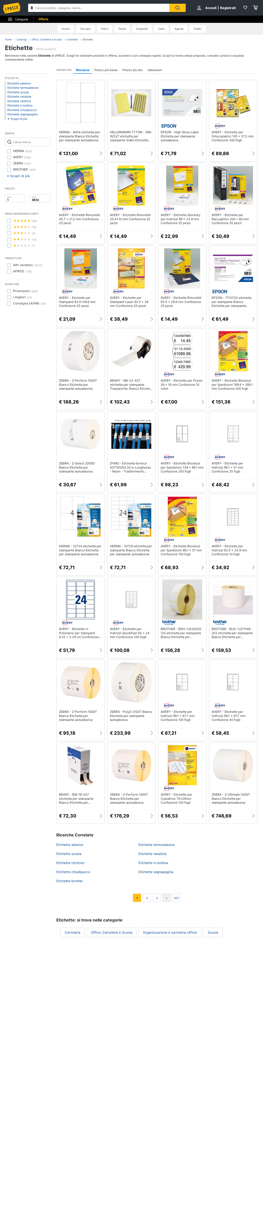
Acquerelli (142, 28)
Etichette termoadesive (22, 87)
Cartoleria (72, 39)
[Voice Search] (31, 8)
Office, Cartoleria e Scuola (47, 39)
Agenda (179, 28)
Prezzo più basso (106, 70)
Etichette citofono (19, 101)
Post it (104, 28)
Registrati (228, 8)
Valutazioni (155, 70)
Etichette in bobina (19, 105)
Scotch (66, 28)
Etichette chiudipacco (22, 110)
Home (8, 39)
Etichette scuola (18, 92)
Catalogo (21, 39)
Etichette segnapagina (22, 114)
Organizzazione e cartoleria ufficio (170, 932)
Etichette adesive (19, 83)
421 (176, 898)
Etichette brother (69, 881)
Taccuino (85, 28)
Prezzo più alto (132, 70)
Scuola (213, 932)
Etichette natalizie (19, 96)
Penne (122, 28)
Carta (161, 28)
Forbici (198, 28)
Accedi (210, 8)
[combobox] (98, 8)
